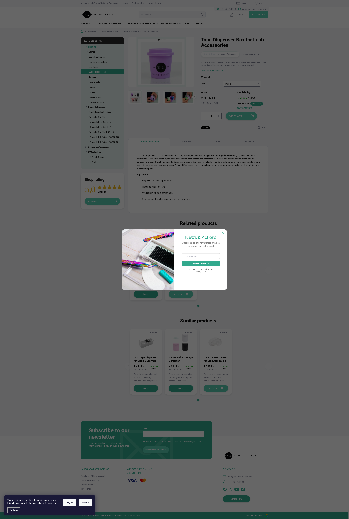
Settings (14, 510)
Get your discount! (201, 263)
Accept (85, 502)
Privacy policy (200, 272)
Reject (70, 502)
